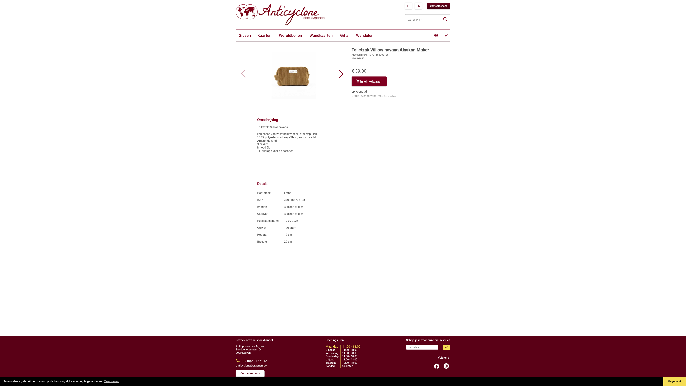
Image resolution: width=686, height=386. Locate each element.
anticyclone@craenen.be (251, 365)
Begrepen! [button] (674, 381)
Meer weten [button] (111, 381)
